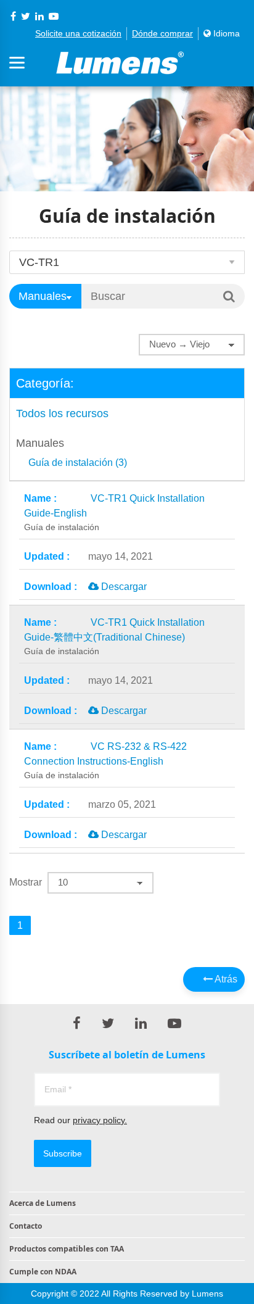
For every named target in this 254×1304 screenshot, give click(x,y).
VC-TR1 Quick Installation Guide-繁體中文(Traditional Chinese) (114, 636)
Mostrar (25, 882)
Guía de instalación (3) (77, 463)
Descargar (123, 586)
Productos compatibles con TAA (66, 1249)
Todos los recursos (62, 413)
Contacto (25, 1226)
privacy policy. (100, 1120)
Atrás (225, 979)
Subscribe (62, 1153)
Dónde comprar (162, 33)
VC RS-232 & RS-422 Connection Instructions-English (105, 760)
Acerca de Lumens (42, 1203)
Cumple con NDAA (42, 1271)
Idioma (225, 33)
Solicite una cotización (78, 33)
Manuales (40, 443)
